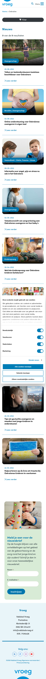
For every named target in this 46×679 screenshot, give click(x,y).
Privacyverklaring (23, 662)
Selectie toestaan (23, 373)
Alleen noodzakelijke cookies (23, 379)
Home (4, 11)
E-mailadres (12, 579)
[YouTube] (31, 654)
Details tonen (34, 360)
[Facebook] (20, 654)
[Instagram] (26, 654)
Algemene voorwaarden (30, 660)
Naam (10, 569)
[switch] (40, 337)
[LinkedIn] (14, 654)
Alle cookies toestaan (23, 367)
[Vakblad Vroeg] (7, 3)
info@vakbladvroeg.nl (23, 630)
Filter (24, 20)
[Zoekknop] (32, 4)
